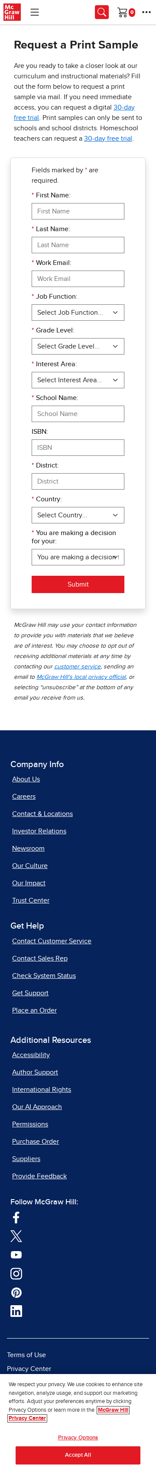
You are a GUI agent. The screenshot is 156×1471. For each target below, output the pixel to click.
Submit (78, 584)
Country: (47, 499)
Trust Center (30, 900)
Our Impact (29, 883)
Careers (24, 796)
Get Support (30, 993)
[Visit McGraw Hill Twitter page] (16, 1235)
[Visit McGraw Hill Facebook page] (16, 1216)
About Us (26, 779)
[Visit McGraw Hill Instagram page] (16, 1273)
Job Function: (55, 296)
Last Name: (51, 229)
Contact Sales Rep (40, 958)
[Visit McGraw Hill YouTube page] (16, 1254)
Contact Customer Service (51, 941)
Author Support (35, 1072)
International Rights (41, 1089)
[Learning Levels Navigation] (35, 12)
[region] (78, 1422)
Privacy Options (78, 1438)
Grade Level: (53, 330)
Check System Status (44, 975)
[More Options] (146, 12)
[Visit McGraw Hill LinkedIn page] (16, 1310)
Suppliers (26, 1158)
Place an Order (34, 1010)
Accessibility (31, 1055)
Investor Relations (39, 831)
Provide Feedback (39, 1176)
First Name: (51, 195)
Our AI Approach (37, 1106)
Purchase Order (35, 1141)
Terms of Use (26, 1355)
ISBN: (40, 431)
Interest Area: (54, 364)
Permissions (30, 1124)
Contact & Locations (42, 813)
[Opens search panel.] (102, 12)
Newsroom (28, 848)
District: (45, 465)
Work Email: (52, 262)
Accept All (78, 1455)
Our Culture (30, 865)
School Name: (55, 397)
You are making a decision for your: (74, 537)
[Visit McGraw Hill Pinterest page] (16, 1292)
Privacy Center (29, 1368)
